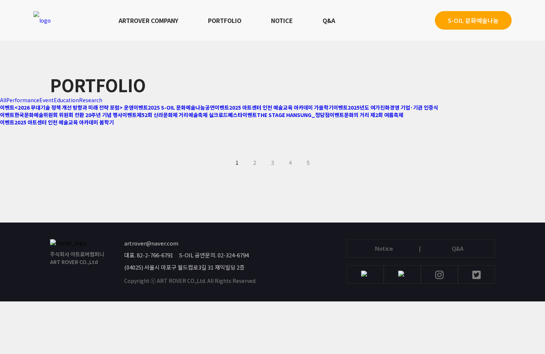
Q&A (329, 20)
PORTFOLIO (224, 20)
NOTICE (282, 20)
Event (46, 100)
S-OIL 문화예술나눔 (473, 20)
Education (66, 100)
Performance (22, 100)
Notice (384, 248)
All (3, 100)
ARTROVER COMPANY (148, 20)
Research (90, 100)
